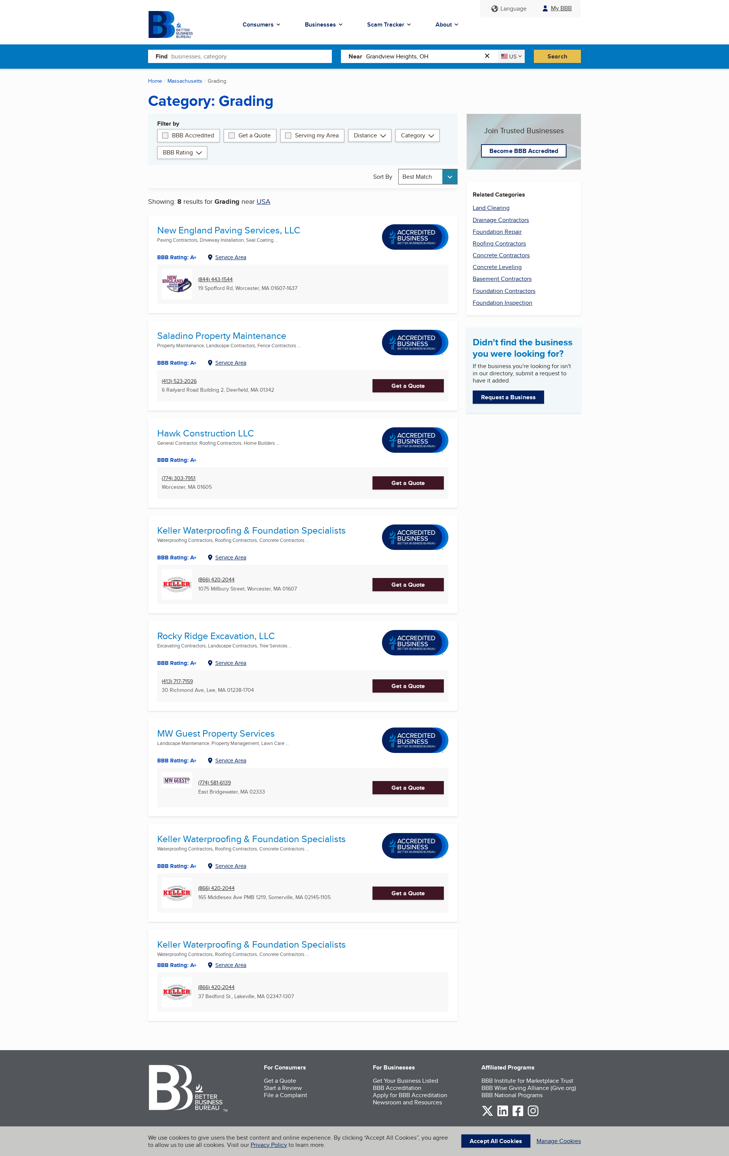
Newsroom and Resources (407, 1102)
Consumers (258, 24)
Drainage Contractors (501, 220)
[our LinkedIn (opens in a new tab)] (503, 1114)
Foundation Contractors (504, 291)
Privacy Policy (269, 1144)
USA (263, 201)
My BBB (561, 8)
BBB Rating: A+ (177, 866)
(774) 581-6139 (214, 783)
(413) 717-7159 (177, 681)
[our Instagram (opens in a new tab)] (533, 1114)
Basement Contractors (502, 278)
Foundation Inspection (502, 302)
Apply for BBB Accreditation (410, 1095)
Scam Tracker (385, 24)
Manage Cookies (558, 1141)
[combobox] (251, 56)
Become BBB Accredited (523, 150)
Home (155, 81)
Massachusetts (184, 81)
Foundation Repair (497, 231)
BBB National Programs (512, 1095)
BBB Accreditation (397, 1088)
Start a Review (283, 1088)
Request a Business (508, 397)
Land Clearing (491, 207)
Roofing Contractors (499, 243)
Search (557, 56)
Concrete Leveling (497, 267)
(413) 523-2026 (179, 381)
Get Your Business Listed (405, 1080)
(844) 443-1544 (215, 279)
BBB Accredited (193, 135)
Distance (365, 135)
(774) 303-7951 (179, 478)
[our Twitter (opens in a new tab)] (487, 1114)
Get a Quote (254, 135)
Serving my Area (317, 135)
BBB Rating (178, 152)
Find (161, 56)
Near (355, 56)
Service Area (230, 257)
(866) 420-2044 (216, 579)
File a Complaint (285, 1095)
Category (413, 135)
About (444, 24)
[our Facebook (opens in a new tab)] (518, 1114)
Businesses (320, 24)
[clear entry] (489, 56)
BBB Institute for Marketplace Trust (527, 1080)
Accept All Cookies (496, 1141)
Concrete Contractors (501, 255)
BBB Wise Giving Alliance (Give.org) (528, 1088)
